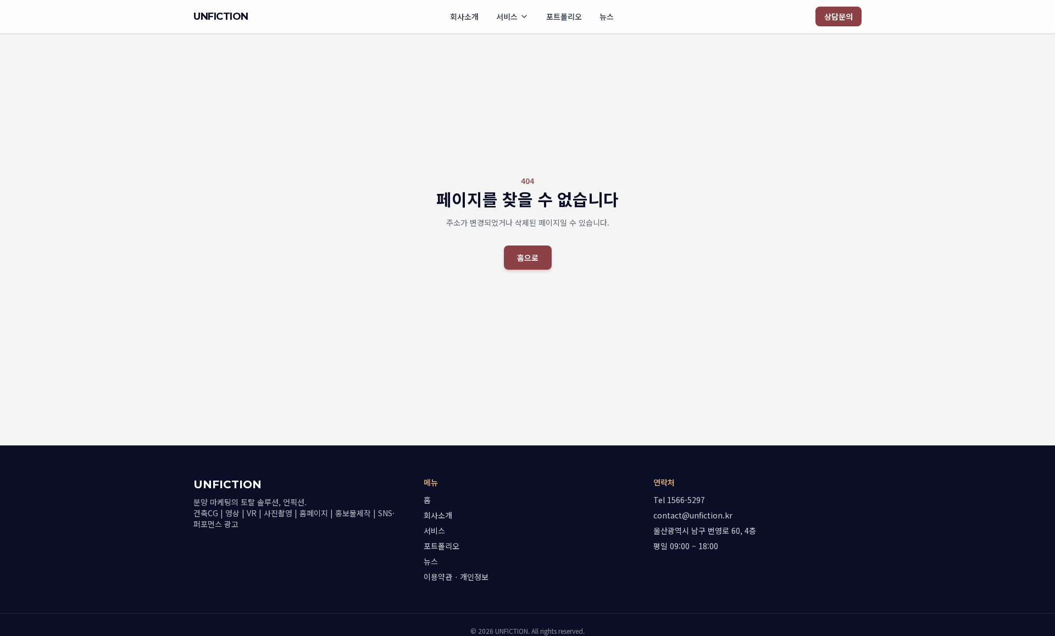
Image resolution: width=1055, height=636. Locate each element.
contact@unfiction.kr (692, 515)
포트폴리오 (564, 16)
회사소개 (464, 16)
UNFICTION (220, 16)
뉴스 (606, 16)
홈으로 (527, 257)
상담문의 (838, 16)
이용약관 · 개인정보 (456, 576)
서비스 (507, 16)
